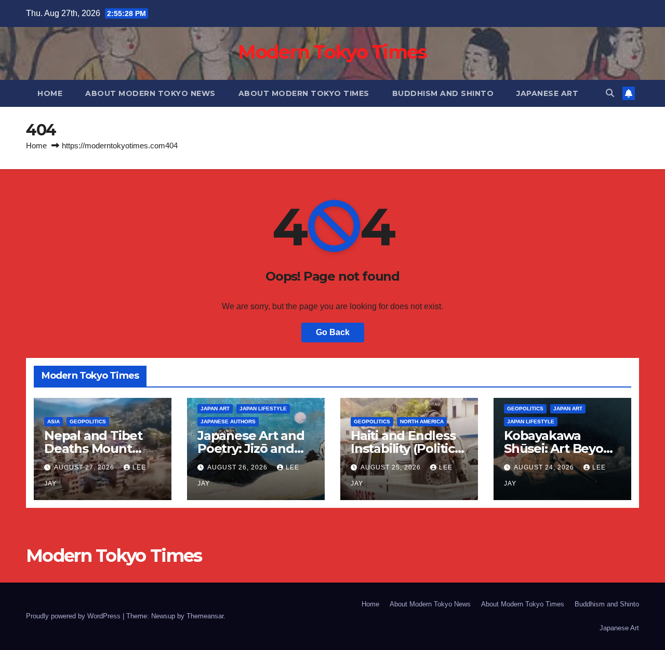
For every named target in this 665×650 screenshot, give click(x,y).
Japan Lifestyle (263, 408)
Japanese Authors (228, 421)
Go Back (333, 332)
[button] (610, 93)
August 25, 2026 (392, 467)
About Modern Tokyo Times (303, 93)
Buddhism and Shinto (443, 93)
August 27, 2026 (85, 467)
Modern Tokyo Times (332, 51)
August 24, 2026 (545, 467)
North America (422, 421)
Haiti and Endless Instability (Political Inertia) (408, 448)
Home (49, 93)
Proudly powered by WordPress (74, 616)
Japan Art (215, 408)
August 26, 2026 (238, 467)
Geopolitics (88, 421)
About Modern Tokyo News (150, 93)
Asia (53, 421)
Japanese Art (547, 93)
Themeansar (205, 616)
